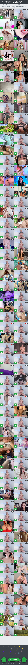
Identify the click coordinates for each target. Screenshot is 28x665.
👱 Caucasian (22, 646)
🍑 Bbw (18, 651)
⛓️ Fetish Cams (6, 657)
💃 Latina (16, 646)
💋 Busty (5, 653)
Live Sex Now (14, 659)
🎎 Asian (5, 646)
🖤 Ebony (10, 646)
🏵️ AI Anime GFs (21, 657)
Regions (9, 663)
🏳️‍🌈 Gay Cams (5, 655)
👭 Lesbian (11, 653)
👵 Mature (13, 648)
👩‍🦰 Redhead (12, 651)
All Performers (20, 663)
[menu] (3, 659)
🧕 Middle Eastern (6, 648)
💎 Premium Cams (22, 655)
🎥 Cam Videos (21, 659)
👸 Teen (19, 648)
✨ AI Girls (13, 657)
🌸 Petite (23, 651)
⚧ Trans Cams (13, 655)
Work (13, 663)
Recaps (16, 663)
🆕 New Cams (21, 653)
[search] (24, 659)
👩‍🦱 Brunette (5, 651)
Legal (25, 663)
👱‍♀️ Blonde (24, 648)
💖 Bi (16, 653)
